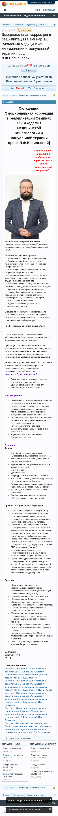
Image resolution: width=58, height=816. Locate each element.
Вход (37, 10)
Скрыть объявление (50, 799)
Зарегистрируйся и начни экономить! (26, 800)
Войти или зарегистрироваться (41, 2)
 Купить (29, 70)
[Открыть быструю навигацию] (55, 25)
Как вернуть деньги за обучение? (24, 809)
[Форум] (5, 10)
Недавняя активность (34, 15)
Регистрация (49, 10)
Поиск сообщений (12, 15)
